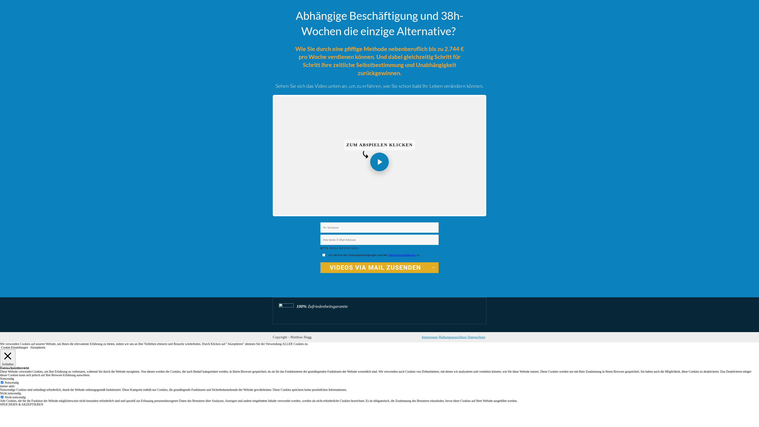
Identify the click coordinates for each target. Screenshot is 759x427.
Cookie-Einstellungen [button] (14, 347)
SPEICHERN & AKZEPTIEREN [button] (21, 404)
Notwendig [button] (7, 378)
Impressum (430, 337)
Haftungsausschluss (453, 337)
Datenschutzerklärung (402, 255)
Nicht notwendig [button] (10, 393)
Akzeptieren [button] (37, 347)
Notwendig (12, 382)
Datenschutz (476, 337)
